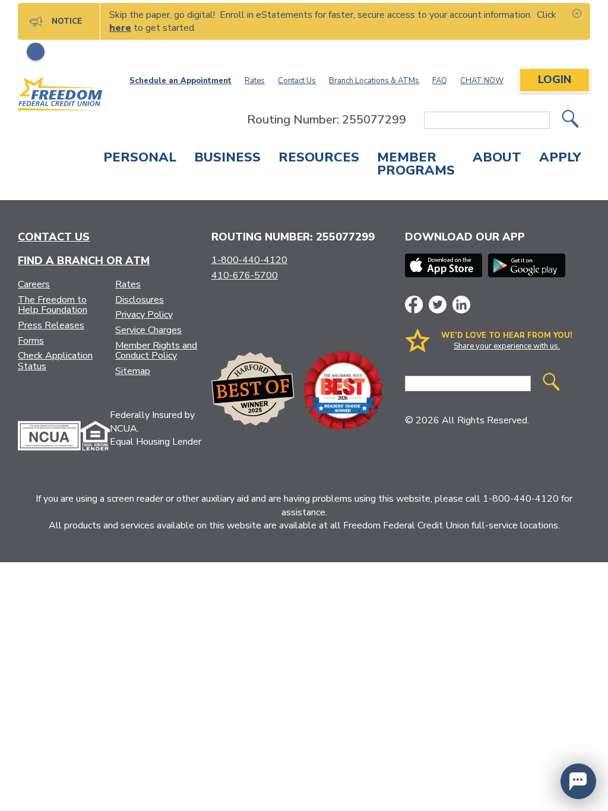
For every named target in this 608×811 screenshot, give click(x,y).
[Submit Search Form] (570, 120)
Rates (255, 80)
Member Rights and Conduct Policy (156, 351)
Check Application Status (55, 361)
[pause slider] (36, 52)
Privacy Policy (144, 314)
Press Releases (51, 325)
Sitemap (132, 371)
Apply (560, 158)
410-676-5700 (244, 275)
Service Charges (148, 330)
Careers (34, 284)
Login (554, 79)
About (497, 158)
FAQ (439, 80)
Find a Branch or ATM (84, 261)
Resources (318, 158)
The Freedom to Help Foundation (52, 305)
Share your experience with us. (507, 346)
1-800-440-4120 (249, 260)
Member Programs (416, 165)
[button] (578, 781)
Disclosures (139, 299)
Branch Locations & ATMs (374, 80)
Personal (139, 158)
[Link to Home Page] (60, 96)
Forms (31, 340)
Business (227, 158)
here (120, 27)
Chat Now (482, 80)
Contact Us (297, 80)
